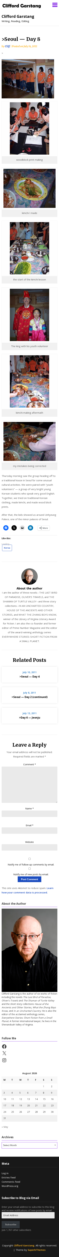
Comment (29, 764)
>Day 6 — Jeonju (29, 717)
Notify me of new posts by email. (31, 874)
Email (29, 825)
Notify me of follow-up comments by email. (31, 864)
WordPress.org (10, 1186)
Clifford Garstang (18, 16)
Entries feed (9, 1177)
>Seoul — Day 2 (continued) (30, 697)
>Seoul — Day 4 (29, 676)
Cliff (7, 46)
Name (29, 808)
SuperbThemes (37, 1249)
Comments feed (11, 1181)
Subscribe (10, 1224)
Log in (5, 1173)
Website (29, 842)
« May (5, 1126)
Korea (7, 547)
